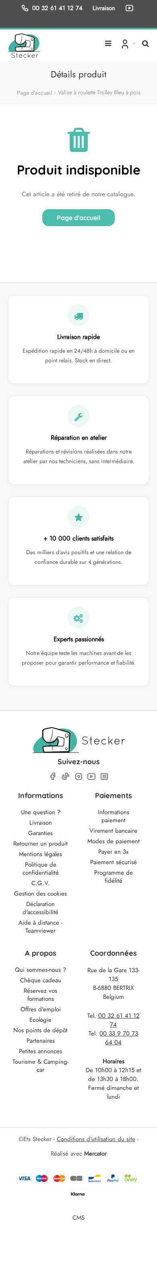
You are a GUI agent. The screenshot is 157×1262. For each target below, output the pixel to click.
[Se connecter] (127, 43)
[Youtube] (91, 776)
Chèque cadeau (40, 980)
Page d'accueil (34, 93)
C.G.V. (40, 883)
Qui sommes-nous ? (40, 969)
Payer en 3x (113, 851)
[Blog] (104, 776)
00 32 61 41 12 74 (57, 8)
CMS (78, 1217)
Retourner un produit (40, 843)
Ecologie (40, 1019)
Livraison (40, 822)
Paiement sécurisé (113, 862)
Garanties (40, 833)
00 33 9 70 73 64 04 (118, 1038)
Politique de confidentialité (41, 868)
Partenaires (41, 1040)
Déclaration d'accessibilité (40, 908)
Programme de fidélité (113, 876)
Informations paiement (113, 816)
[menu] (108, 40)
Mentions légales (40, 854)
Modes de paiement (113, 841)
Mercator (95, 1153)
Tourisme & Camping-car (40, 1065)
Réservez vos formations (40, 994)
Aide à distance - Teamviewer (40, 926)
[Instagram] (78, 776)
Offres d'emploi (41, 1009)
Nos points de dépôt (40, 1030)
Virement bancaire (113, 830)
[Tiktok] (65, 776)
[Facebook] (52, 776)
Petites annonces (40, 1051)
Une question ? (40, 812)
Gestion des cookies (40, 893)
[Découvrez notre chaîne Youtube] (130, 8)
